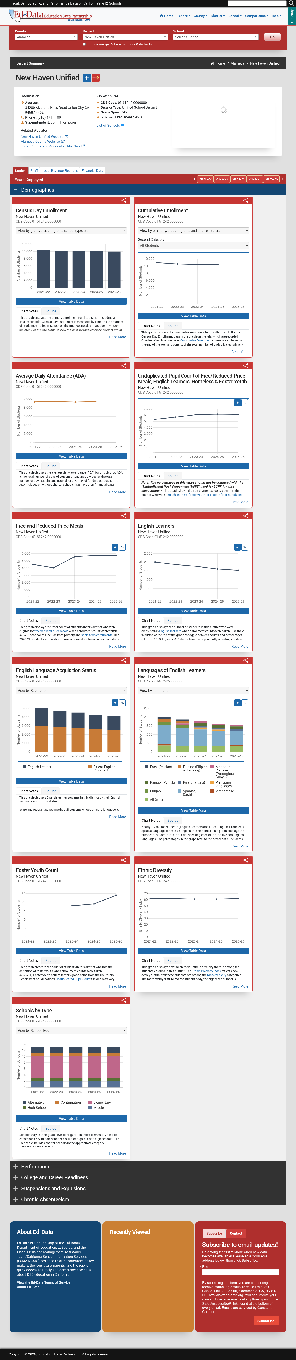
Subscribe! (266, 1320)
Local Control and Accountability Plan (50, 146)
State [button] (184, 15)
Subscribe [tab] (214, 1233)
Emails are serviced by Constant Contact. (236, 1309)
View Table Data (71, 301)
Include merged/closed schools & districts (119, 44)
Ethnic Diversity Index (206, 971)
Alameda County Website (40, 141)
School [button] (234, 15)
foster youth (197, 495)
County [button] (200, 15)
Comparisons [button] (256, 15)
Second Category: (151, 239)
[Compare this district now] (96, 78)
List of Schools (108, 125)
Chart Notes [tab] (29, 311)
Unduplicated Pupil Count (73, 979)
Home (168, 15)
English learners (176, 495)
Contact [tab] (236, 1233)
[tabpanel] (71, 326)
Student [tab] (20, 170)
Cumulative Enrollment (195, 340)
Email (206, 1266)
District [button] (217, 15)
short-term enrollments (96, 635)
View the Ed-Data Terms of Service (43, 1282)
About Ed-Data (28, 1286)
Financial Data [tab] (92, 170)
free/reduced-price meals (51, 631)
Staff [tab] (34, 170)
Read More (117, 337)
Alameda (237, 63)
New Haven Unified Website (42, 136)
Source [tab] (50, 311)
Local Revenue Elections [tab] (60, 170)
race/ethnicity (216, 975)
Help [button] (276, 15)
